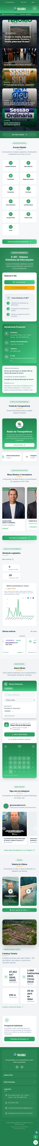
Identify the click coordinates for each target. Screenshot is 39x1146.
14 (15, 762)
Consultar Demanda (21, 288)
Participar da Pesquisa (18, 1039)
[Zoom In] (23, 598)
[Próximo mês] (33, 746)
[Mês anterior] (5, 746)
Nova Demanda (20, 282)
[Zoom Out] (25, 598)
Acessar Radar (18, 445)
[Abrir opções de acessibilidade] (35, 1137)
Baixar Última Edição (20, 734)
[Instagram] (17, 1067)
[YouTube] (22, 1067)
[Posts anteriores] (4, 828)
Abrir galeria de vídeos (19, 910)
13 (10, 762)
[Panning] (30, 598)
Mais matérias (6, 559)
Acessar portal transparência (18, 242)
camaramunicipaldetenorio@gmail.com (20, 1108)
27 (10, 771)
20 (10, 767)
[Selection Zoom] (28, 598)
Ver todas (33, 631)
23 (24, 767)
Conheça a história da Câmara (11, 1007)
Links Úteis (8, 1075)
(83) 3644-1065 (13, 1102)
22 (19, 767)
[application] (19, 610)
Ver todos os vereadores (18, 538)
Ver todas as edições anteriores (21, 739)
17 (28, 762)
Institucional (9, 1082)
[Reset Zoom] (33, 598)
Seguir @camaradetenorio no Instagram (18, 850)
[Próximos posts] (35, 828)
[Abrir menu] (34, 8)
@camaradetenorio (18, 805)
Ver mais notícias (18, 134)
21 (15, 767)
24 (28, 767)
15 (19, 762)
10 (28, 758)
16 (24, 762)
